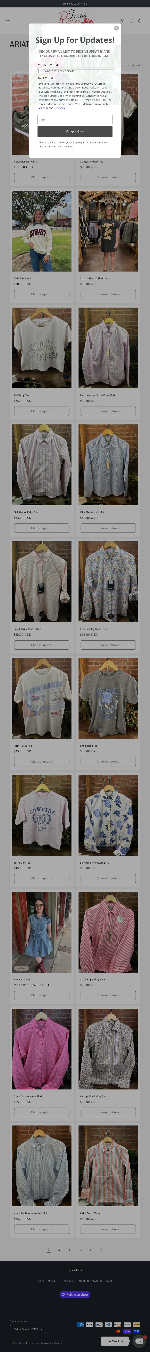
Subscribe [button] (75, 131)
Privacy (60, 107)
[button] (116, 28)
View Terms (45, 107)
